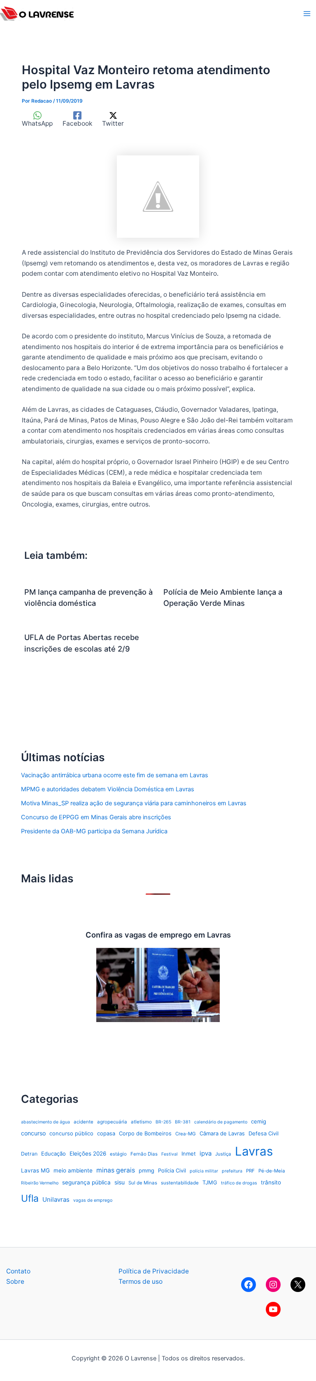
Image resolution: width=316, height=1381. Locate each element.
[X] (297, 1284)
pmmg (146, 1170)
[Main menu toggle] (307, 13)
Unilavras (56, 1199)
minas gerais (115, 1170)
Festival (169, 1154)
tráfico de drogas (239, 1183)
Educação (53, 1153)
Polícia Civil (172, 1170)
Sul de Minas (142, 1183)
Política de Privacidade (153, 1271)
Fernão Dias (144, 1154)
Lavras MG (35, 1170)
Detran (29, 1154)
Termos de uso (140, 1281)
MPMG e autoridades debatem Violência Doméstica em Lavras (107, 789)
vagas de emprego (92, 1200)
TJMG (209, 1182)
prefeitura (232, 1171)
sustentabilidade (180, 1183)
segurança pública (86, 1182)
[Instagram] (273, 1284)
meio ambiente (73, 1170)
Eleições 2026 (88, 1153)
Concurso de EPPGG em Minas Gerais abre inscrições (96, 817)
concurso (33, 1133)
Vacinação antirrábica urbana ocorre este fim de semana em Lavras (114, 775)
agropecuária (112, 1122)
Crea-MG (185, 1134)
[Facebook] (248, 1284)
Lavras (254, 1151)
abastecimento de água (45, 1122)
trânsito (271, 1182)
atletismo (141, 1122)
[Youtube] (273, 1309)
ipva (205, 1153)
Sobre (15, 1281)
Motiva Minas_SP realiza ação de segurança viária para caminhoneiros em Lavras (133, 803)
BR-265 (163, 1122)
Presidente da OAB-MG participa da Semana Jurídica (94, 831)
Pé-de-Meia (271, 1171)
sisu (119, 1182)
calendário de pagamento (220, 1122)
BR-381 (183, 1122)
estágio (118, 1154)
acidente (83, 1122)
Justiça (223, 1154)
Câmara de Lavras (222, 1133)
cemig (258, 1121)
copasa (106, 1133)
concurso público (71, 1133)
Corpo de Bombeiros (145, 1133)
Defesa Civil (264, 1133)
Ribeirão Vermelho (39, 1183)
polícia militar (204, 1171)
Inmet (188, 1153)
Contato (18, 1271)
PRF (250, 1171)
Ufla (30, 1198)
